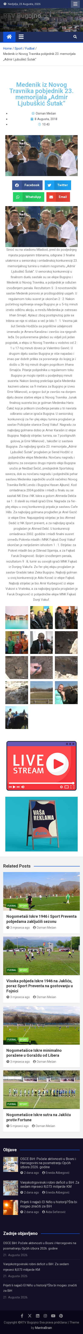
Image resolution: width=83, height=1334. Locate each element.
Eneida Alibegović (57, 1172)
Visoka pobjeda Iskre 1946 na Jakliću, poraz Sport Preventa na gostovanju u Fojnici (39, 986)
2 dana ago (31, 1172)
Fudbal (11, 905)
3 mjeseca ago (20, 927)
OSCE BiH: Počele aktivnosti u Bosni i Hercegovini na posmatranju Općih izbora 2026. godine (48, 1163)
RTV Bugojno (22, 15)
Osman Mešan (46, 927)
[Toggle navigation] (21, 37)
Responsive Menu (75, 4)
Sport (23, 905)
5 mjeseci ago (19, 1126)
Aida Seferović (56, 1212)
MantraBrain (43, 1328)
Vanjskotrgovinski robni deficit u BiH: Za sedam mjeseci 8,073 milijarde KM (49, 1184)
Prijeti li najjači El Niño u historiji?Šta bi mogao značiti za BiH (48, 1204)
